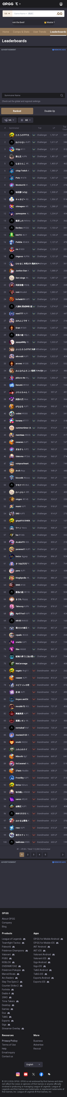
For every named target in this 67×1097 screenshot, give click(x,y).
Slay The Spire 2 (10, 981)
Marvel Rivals (8, 974)
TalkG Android (41, 970)
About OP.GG (8, 918)
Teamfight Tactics (11, 942)
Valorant (6, 954)
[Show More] (18, 4)
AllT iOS (38, 950)
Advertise (38, 1044)
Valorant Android (42, 954)
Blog (4, 926)
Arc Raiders (8, 978)
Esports (6, 1020)
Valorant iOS (40, 958)
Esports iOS (39, 981)
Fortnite (6, 989)
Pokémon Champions (13, 950)
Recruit (37, 1048)
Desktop (6, 1005)
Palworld (6, 946)
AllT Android (40, 946)
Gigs (4, 1024)
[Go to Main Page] (8, 4)
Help (4, 1048)
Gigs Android (40, 962)
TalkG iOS (38, 974)
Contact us (7, 1056)
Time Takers (8, 1001)
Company (7, 922)
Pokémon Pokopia (11, 970)
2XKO (5, 997)
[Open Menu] (61, 4)
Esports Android (42, 978)
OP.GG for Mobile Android (46, 939)
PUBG (5, 958)
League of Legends (12, 939)
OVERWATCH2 (9, 966)
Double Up (50, 111)
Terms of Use (9, 1044)
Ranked (17, 111)
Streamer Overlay (11, 1028)
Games (5, 1009)
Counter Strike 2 (10, 985)
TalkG (5, 1017)
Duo (4, 1013)
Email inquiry (8, 1052)
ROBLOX (6, 962)
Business (38, 1041)
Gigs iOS (38, 966)
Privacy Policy (9, 1041)
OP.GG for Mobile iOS (44, 942)
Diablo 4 (6, 993)
